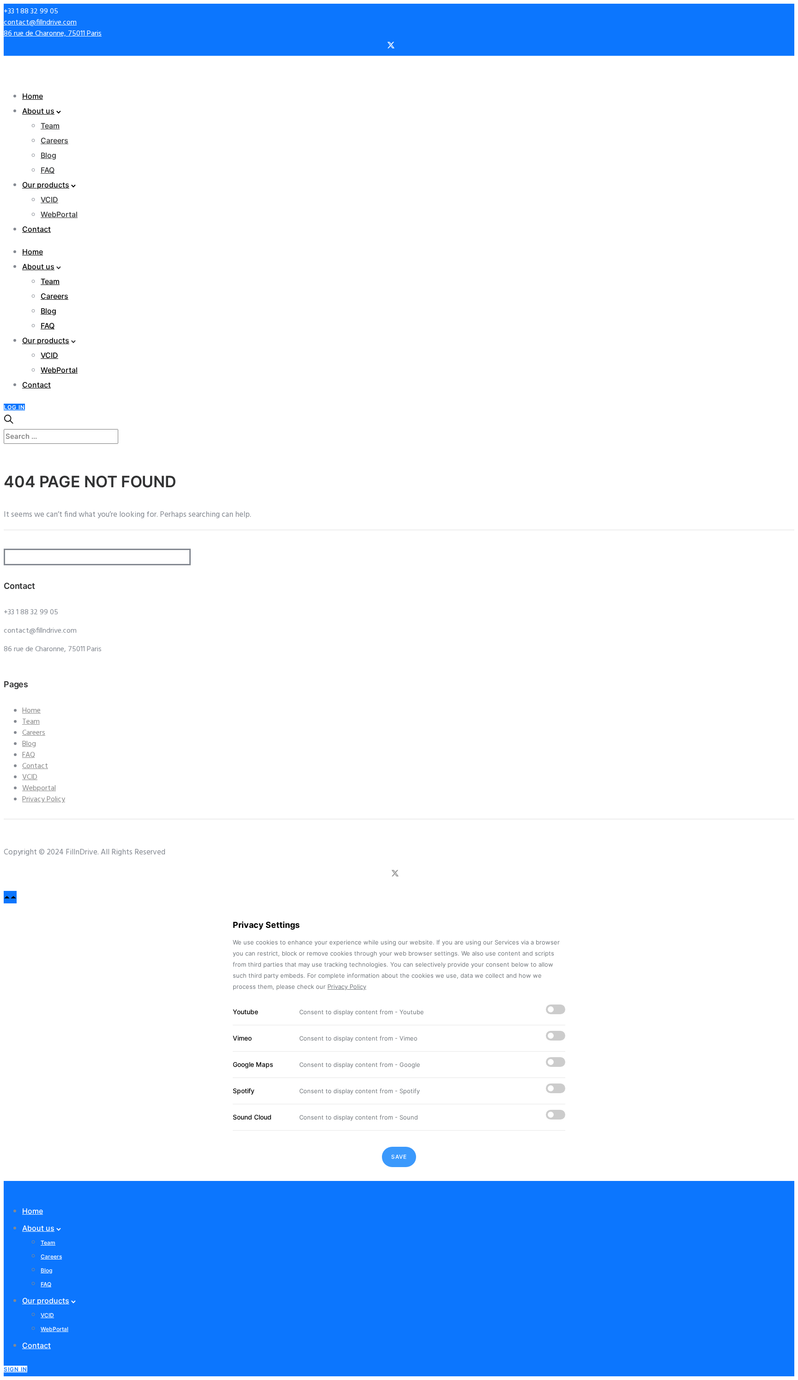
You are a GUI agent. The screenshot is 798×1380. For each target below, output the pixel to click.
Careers (54, 140)
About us (38, 110)
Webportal (39, 788)
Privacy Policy (43, 799)
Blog (48, 155)
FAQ (47, 170)
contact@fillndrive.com (40, 23)
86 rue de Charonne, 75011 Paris (53, 34)
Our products (45, 184)
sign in (15, 1369)
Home (32, 96)
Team (50, 125)
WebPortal (59, 214)
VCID (49, 199)
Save (399, 1156)
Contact (36, 229)
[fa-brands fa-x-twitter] (391, 46)
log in (14, 407)
